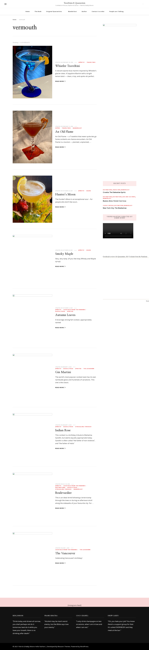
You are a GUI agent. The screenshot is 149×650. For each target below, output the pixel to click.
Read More (59, 81)
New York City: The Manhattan (114, 208)
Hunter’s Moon (65, 194)
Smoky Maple (64, 253)
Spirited (70, 311)
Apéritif (82, 62)
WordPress (84, 646)
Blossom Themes (63, 646)
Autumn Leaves (65, 315)
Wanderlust (72, 11)
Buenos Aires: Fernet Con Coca (114, 201)
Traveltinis (91, 62)
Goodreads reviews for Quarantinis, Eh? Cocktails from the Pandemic (125, 256)
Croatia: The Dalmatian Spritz (114, 192)
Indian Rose (63, 430)
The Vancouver (65, 553)
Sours (88, 191)
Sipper (57, 128)
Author (84, 11)
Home (28, 11)
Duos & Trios (60, 311)
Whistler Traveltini (67, 66)
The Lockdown (88, 368)
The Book (38, 11)
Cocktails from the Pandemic (74, 309)
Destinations (60, 487)
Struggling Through (83, 426)
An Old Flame (64, 131)
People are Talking (116, 11)
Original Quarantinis (54, 11)
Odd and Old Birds (128, 196)
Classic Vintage (108, 205)
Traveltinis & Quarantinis (74, 3)
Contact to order (98, 11)
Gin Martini (63, 372)
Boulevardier (63, 492)
